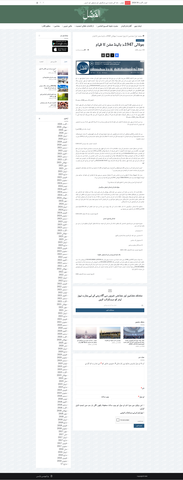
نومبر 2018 (62, 399)
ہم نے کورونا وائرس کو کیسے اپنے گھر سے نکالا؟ (48, 95)
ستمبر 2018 (62, 405)
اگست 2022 (62, 266)
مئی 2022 (63, 275)
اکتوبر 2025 (62, 154)
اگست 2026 (62, 124)
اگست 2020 (62, 337)
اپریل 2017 (62, 438)
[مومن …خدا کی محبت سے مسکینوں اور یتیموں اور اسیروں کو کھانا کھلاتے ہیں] (86, 333)
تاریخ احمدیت (122, 36)
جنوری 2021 (62, 322)
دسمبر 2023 (62, 219)
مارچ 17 (64, 464)
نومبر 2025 (62, 151)
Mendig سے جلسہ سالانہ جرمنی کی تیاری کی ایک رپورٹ (47, 87)
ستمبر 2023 (62, 228)
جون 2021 (63, 307)
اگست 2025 (62, 160)
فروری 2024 (62, 213)
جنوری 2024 (62, 216)
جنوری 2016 (62, 461)
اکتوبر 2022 (62, 260)
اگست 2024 (62, 195)
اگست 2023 (62, 231)
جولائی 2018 (62, 411)
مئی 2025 (63, 169)
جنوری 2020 (62, 358)
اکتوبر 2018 (62, 402)
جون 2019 (63, 378)
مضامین (57, 26)
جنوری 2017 (62, 446)
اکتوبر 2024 (62, 189)
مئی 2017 (63, 435)
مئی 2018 (63, 417)
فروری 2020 (62, 355)
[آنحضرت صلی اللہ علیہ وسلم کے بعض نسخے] (63, 105)
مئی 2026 (63, 133)
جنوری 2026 (62, 145)
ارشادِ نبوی (138, 26)
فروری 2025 (62, 177)
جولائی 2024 (62, 198)
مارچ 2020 (62, 352)
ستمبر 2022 (62, 263)
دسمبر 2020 (62, 325)
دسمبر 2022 (62, 254)
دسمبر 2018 (62, 396)
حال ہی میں (54, 61)
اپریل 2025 (62, 172)
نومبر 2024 (62, 186)
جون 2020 (63, 343)
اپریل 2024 (62, 207)
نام (142, 388)
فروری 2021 (62, 319)
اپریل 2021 (62, 313)
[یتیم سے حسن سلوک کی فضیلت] (110, 333)
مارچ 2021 (62, 316)
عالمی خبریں (67, 26)
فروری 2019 (62, 390)
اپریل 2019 (62, 384)
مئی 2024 (63, 204)
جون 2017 (63, 432)
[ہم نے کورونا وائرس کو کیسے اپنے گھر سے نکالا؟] (63, 96)
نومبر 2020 (62, 328)
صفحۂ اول (138, 36)
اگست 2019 (62, 373)
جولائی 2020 (62, 340)
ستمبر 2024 (62, 192)
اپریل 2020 (62, 349)
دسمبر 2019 (62, 361)
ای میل (141, 397)
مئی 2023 (63, 240)
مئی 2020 (63, 346)
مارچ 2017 (62, 440)
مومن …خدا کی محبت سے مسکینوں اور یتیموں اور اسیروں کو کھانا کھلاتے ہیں (96, 2)
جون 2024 (63, 201)
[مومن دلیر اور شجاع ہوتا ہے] (63, 80)
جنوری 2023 (62, 251)
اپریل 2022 (62, 278)
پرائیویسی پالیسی (42, 476)
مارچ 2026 (62, 139)
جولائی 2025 (62, 163)
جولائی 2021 (62, 305)
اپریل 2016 (62, 452)
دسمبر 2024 (62, 183)
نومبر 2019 (62, 364)
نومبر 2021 (62, 293)
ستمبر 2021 (62, 299)
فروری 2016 (62, 458)
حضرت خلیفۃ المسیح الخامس (108, 26)
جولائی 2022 (62, 269)
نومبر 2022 (62, 257)
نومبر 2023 (62, 222)
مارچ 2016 (62, 455)
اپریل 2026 (62, 136)
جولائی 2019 (62, 375)
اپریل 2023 (62, 242)
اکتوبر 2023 (62, 225)
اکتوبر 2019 (62, 367)
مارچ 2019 (62, 387)
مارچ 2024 (62, 210)
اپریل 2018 (62, 420)
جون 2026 (63, 130)
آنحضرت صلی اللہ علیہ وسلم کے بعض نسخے (48, 104)
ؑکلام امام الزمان (126, 26)
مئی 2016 (63, 449)
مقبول (65, 61)
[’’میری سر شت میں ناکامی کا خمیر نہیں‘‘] (63, 71)
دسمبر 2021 (62, 290)
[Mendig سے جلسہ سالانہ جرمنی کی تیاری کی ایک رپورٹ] (63, 88)
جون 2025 (63, 166)
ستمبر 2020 (62, 334)
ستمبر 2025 (62, 157)
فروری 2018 (62, 426)
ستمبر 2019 (62, 370)
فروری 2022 (62, 284)
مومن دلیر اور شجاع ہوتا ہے (49, 77)
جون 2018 (63, 414)
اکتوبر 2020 (62, 331)
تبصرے (41, 61)
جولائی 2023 (62, 234)
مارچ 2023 (62, 245)
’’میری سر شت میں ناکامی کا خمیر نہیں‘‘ (47, 70)
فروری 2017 (62, 443)
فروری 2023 (62, 248)
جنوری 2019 (62, 393)
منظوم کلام (46, 26)
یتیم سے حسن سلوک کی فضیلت (112, 340)
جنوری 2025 (62, 180)
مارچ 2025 (62, 175)
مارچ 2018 (62, 423)
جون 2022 (63, 272)
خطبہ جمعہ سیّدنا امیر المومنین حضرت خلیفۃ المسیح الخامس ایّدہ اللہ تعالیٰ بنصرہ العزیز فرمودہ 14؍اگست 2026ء (133, 342)
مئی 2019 (63, 381)
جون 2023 (63, 237)
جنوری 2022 (62, 287)
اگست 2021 (62, 302)
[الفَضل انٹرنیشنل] (91, 14)
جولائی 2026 (62, 127)
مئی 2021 (63, 310)
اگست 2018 (62, 408)
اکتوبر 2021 (62, 296)
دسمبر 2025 (62, 148)
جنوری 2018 (62, 429)
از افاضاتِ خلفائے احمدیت (85, 26)
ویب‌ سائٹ (105, 397)
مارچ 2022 (62, 281)
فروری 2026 (62, 142)
